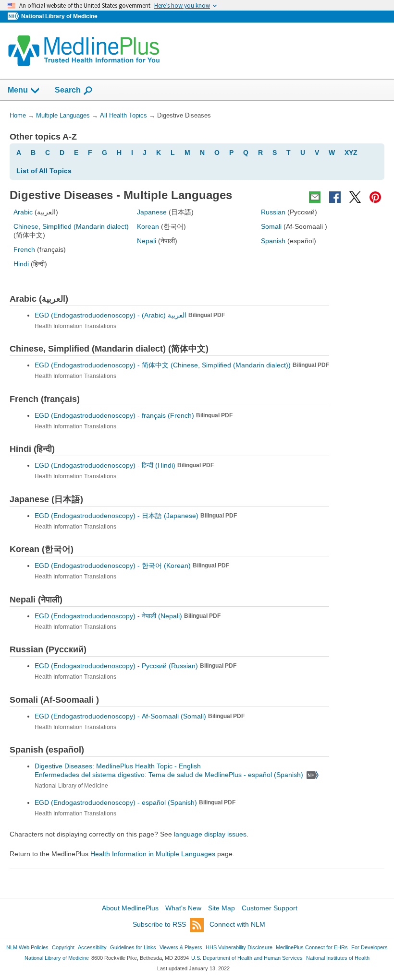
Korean (148, 226)
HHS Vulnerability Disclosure (239, 947)
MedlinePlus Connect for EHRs (312, 947)
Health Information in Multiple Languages (152, 854)
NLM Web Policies (27, 947)
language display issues (210, 834)
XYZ (351, 152)
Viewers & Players (181, 947)
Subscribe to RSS (159, 924)
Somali (271, 226)
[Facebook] (335, 197)
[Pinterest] (375, 197)
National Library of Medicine (59, 16)
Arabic (23, 212)
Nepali (146, 241)
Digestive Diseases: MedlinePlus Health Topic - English (119, 766)
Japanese (152, 212)
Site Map (221, 908)
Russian (273, 212)
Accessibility (92, 947)
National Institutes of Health (337, 958)
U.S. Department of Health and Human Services (247, 958)
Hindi (21, 264)
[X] (355, 197)
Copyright (63, 947)
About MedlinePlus (130, 908)
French (24, 249)
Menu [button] (18, 90)
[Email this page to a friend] (315, 197)
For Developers (369, 947)
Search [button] (68, 89)
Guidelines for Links (133, 947)
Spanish (273, 241)
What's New (183, 908)
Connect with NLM (237, 924)
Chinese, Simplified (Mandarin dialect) (71, 226)
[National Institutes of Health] (14, 17)
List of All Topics (44, 171)
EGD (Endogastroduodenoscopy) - (130, 315)
